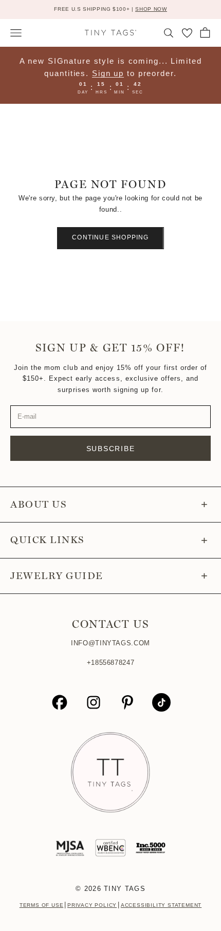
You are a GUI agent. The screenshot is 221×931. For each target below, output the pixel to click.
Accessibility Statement (161, 905)
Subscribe (110, 448)
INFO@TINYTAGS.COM (110, 643)
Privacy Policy (92, 905)
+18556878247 (111, 662)
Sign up (108, 73)
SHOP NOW (151, 9)
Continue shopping (110, 237)
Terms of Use (42, 905)
